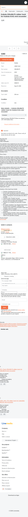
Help (3, 434)
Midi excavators (12, 323)
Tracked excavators (22, 323)
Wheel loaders (4, 325)
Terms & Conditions (6, 460)
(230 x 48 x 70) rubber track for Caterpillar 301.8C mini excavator (12, 401)
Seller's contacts (6, 436)
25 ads (7, 232)
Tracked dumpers (21, 325)
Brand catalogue (6, 471)
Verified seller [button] (7, 230)
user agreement (7, 311)
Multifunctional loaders (6, 326)
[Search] (25, 7)
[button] (25, 2)
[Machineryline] (6, 11)
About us (4, 431)
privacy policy (21, 310)
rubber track (17, 66)
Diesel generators (12, 325)
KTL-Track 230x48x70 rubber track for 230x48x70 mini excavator (11, 370)
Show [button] (14, 244)
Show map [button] (3, 272)
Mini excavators (4, 323)
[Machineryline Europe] (10, 2)
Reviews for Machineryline (8, 468)
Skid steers (14, 326)
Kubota (16, 63)
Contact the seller (7, 59)
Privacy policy (5, 463)
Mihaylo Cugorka (5, 229)
